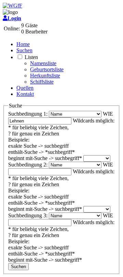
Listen (31, 57)
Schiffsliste (42, 82)
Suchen (24, 50)
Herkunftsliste (45, 75)
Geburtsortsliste (47, 69)
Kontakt (25, 94)
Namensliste (43, 63)
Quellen (24, 88)
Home (23, 44)
